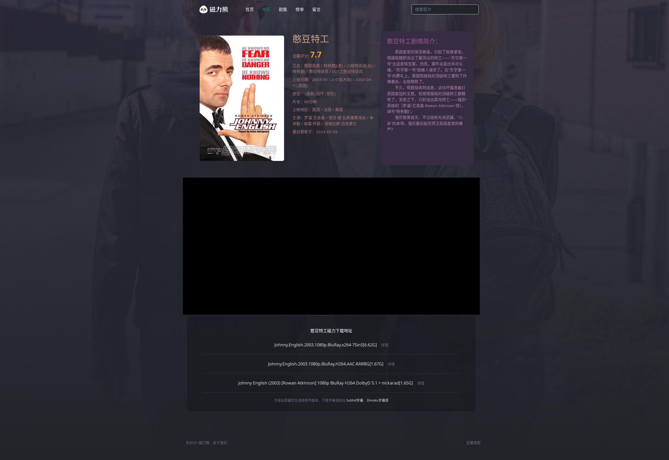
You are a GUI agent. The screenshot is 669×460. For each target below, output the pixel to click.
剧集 (283, 9)
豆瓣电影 (473, 442)
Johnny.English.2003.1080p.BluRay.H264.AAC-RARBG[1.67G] (325, 364)
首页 (249, 9)
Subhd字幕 (354, 400)
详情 (384, 344)
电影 (266, 9)
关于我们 (220, 442)
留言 (316, 9)
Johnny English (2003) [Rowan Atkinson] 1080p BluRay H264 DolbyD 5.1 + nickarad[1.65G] (325, 383)
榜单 (300, 9)
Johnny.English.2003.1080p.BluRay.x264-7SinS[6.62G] (325, 345)
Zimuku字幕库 (378, 400)
